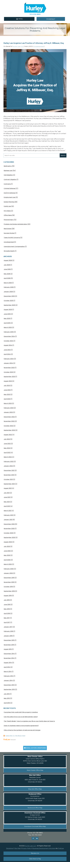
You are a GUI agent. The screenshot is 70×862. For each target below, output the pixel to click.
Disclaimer (9, 848)
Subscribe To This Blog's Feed (15, 736)
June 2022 (7, 444)
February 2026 (8, 287)
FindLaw (61, 848)
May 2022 (7, 448)
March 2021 (7, 511)
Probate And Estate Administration (15, 224)
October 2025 (8, 301)
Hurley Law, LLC (18, 46)
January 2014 (8, 680)
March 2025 (8, 327)
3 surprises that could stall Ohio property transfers (21, 712)
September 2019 (9, 591)
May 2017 (7, 618)
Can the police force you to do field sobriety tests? (21, 717)
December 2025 (9, 296)
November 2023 (9, 368)
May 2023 (7, 394)
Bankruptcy (8, 166)
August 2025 (8, 310)
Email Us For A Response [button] (36, 748)
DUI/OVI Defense (9, 193)
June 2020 (7, 551)
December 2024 (9, 336)
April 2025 (7, 323)
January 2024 (8, 363)
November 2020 (9, 528)
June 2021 (7, 497)
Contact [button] (51, 19)
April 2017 (7, 622)
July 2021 (7, 493)
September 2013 (9, 689)
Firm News (7, 211)
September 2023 (9, 377)
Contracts (7, 184)
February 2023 (8, 408)
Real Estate (7, 229)
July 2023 (7, 385)
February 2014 (8, 676)
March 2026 (8, 283)
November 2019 (9, 582)
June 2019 (7, 604)
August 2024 (8, 345)
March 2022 (8, 457)
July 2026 (7, 265)
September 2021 (9, 484)
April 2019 (7, 613)
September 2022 (9, 430)
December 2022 (9, 417)
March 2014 (7, 672)
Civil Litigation (8, 175)
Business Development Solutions (44, 848)
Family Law (7, 206)
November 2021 (9, 475)
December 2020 (9, 524)
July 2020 (7, 546)
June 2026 (7, 269)
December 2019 (9, 578)
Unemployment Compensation (14, 246)
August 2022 (8, 435)
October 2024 (8, 341)
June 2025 (7, 314)
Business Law (8, 170)
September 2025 (9, 305)
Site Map (18, 848)
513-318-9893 (35, 14)
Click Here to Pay (35, 859)
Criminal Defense (9, 188)
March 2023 (8, 403)
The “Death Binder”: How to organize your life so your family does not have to (29, 721)
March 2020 (8, 564)
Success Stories (9, 233)
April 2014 (7, 667)
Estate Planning (9, 202)
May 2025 (7, 318)
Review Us (35, 853)
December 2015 (9, 640)
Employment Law (9, 197)
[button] (19, 19)
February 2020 (8, 569)
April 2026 (7, 278)
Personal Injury (9, 220)
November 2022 (9, 421)
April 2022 (7, 453)
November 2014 (9, 658)
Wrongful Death (9, 251)
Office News (8, 215)
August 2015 (8, 649)
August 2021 (8, 488)
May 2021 (7, 502)
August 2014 (8, 663)
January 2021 (8, 520)
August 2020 (8, 542)
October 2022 (8, 426)
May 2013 (7, 698)
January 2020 (8, 573)
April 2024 (7, 354)
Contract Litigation (10, 179)
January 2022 (8, 466)
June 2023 (7, 390)
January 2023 (8, 412)
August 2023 (8, 381)
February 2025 (8, 332)
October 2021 (8, 479)
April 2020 (7, 560)
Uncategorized (38, 46)
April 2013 (7, 703)
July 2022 (7, 439)
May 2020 (7, 555)
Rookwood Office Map (35, 808)
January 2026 (8, 292)
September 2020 (9, 537)
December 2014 (9, 654)
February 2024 (9, 359)
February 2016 (8, 631)
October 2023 (8, 372)
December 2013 (9, 685)
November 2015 (9, 645)
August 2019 (8, 596)
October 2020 (8, 533)
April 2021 (7, 506)
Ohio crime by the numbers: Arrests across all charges (22, 730)
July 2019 (7, 600)
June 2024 (7, 350)
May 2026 (7, 274)
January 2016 (8, 636)
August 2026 (8, 260)
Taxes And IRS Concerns (12, 238)
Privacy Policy (26, 848)
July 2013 (7, 694)
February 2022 (8, 461)
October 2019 (8, 587)
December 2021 (9, 470)
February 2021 (8, 515)
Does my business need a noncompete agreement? (21, 726)
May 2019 (7, 609)
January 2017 (8, 627)
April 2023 (7, 399)
